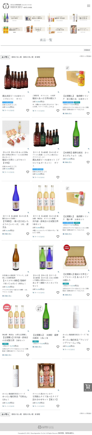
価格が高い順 (28, 57)
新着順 (37, 57)
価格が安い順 (17, 57)
